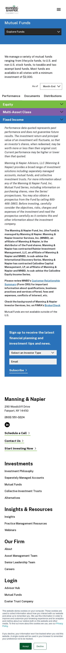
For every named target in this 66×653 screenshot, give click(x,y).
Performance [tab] (11, 96)
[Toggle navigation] (58, 9)
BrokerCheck (52, 305)
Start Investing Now (19, 448)
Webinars (10, 530)
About (8, 549)
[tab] (33, 104)
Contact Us (12, 441)
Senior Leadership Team (20, 562)
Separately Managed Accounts (24, 477)
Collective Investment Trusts (23, 491)
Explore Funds (15, 31)
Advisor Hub (12, 588)
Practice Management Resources (26, 523)
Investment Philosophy (19, 471)
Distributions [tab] (53, 96)
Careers (10, 569)
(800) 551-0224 (15, 417)
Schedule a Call (16, 433)
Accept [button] (26, 646)
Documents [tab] (32, 96)
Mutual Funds (13, 484)
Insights (10, 516)
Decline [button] (40, 646)
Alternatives (12, 497)
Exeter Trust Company (19, 601)
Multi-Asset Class (17, 112)
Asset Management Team (21, 555)
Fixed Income (13, 119)
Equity (8, 104)
